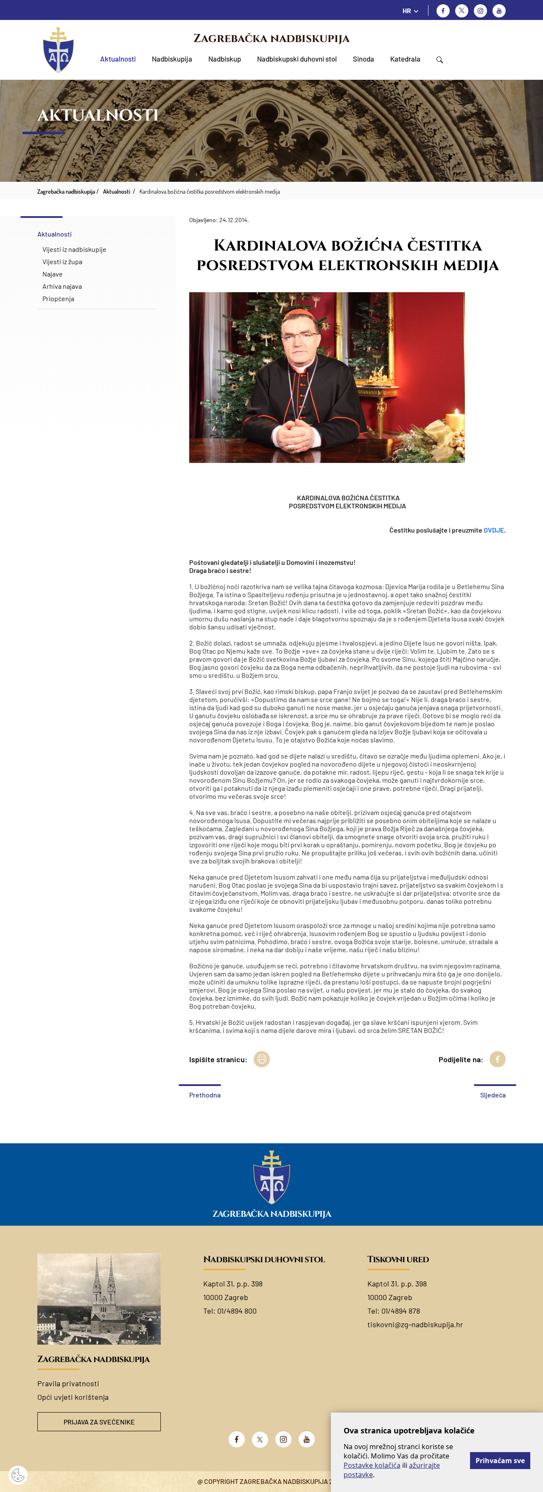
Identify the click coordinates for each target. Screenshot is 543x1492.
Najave (52, 274)
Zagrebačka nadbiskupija (271, 38)
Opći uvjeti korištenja (73, 1397)
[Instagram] (480, 10)
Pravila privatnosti (68, 1383)
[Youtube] (499, 10)
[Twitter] (461, 10)
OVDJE (494, 530)
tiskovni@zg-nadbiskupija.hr (415, 1324)
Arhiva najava (62, 286)
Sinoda (363, 58)
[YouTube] (307, 1439)
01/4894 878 (400, 1310)
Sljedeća (493, 1095)
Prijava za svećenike (99, 1422)
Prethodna (205, 1095)
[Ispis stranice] (262, 1059)
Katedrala (405, 58)
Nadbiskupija (172, 58)
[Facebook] (443, 10)
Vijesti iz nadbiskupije (74, 249)
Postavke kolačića (372, 1465)
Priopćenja (58, 298)
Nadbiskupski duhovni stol (297, 58)
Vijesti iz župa (62, 261)
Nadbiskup (224, 58)
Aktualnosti (118, 58)
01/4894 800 (237, 1310)
